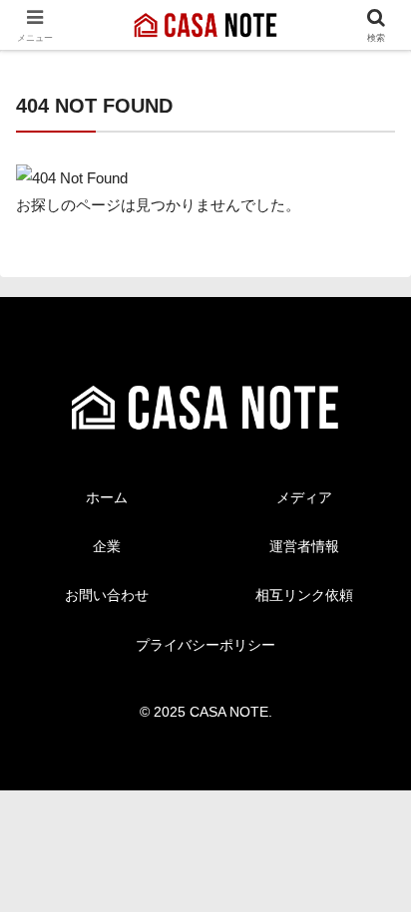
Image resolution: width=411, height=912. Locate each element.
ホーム (107, 497)
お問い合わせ (107, 595)
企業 (107, 546)
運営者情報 (304, 546)
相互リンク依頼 (304, 595)
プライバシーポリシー (205, 645)
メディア (304, 497)
